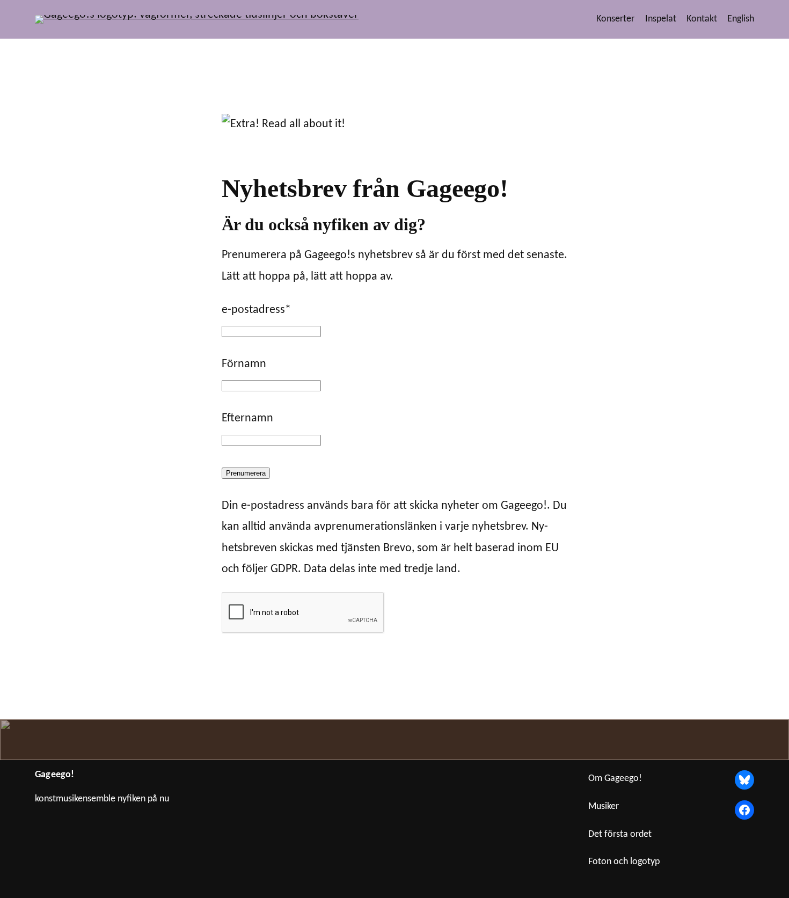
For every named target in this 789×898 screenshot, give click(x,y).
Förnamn (244, 364)
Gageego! (54, 775)
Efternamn (247, 418)
